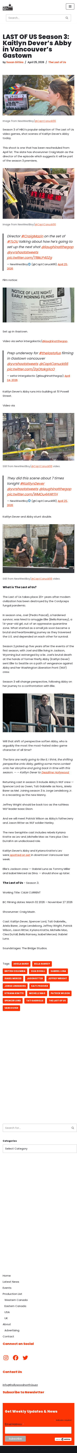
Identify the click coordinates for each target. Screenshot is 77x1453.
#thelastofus (50, 353)
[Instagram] (6, 1358)
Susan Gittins (14, 62)
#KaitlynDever (32, 483)
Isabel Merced (12, 978)
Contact (8, 1336)
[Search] (67, 17)
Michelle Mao (37, 993)
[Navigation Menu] (70, 6)
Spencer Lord (12, 1000)
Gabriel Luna (58, 971)
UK (6, 1318)
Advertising (11, 1330)
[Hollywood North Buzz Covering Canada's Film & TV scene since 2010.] (8, 6)
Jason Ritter (35, 978)
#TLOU (12, 241)
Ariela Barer (21, 963)
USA (7, 1312)
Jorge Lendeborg (15, 986)
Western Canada (16, 1300)
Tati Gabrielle (34, 1000)
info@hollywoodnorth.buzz (20, 1385)
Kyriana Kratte (14, 993)
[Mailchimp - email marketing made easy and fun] (63, 1440)
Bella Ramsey (42, 963)
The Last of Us (57, 62)
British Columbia (14, 971)
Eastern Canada (15, 1306)
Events (7, 1288)
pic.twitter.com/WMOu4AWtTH (32, 494)
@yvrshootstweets (22, 252)
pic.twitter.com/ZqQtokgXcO (31, 369)
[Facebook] (15, 1358)
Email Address (14, 1424)
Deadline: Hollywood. (55, 772)
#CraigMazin (32, 236)
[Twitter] (25, 1358)
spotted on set (19, 855)
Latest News (11, 1282)
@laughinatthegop (57, 246)
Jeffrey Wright (57, 978)
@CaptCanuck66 (45, 121)
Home (7, 1275)
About (7, 1324)
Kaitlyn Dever (39, 986)
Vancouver (11, 1008)
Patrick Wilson (60, 993)
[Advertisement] (38, 1078)
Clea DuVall (38, 971)
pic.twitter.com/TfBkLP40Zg (29, 257)
